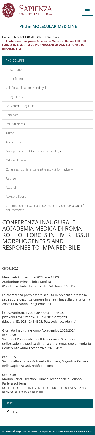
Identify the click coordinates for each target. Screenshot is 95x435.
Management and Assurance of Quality (32, 151)
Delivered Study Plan (20, 106)
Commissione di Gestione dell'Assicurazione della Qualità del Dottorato (45, 207)
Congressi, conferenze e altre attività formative (38, 169)
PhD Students (15, 124)
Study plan (13, 97)
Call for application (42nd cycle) (27, 88)
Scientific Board (16, 79)
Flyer (16, 412)
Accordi (11, 187)
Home (6, 37)
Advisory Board (16, 196)
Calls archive (15, 160)
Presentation (14, 69)
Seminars (53, 37)
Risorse (11, 178)
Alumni (10, 133)
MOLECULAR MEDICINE (28, 37)
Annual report (15, 142)
